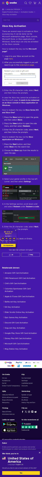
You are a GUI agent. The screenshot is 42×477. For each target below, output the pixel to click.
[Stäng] (39, 452)
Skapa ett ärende (7, 400)
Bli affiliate (25, 400)
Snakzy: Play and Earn (28, 402)
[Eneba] (11, 3)
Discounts (25, 385)
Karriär (4, 383)
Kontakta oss (6, 380)
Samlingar (25, 380)
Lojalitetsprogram (27, 383)
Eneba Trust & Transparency (11, 385)
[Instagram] (29, 411)
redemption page (27, 65)
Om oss (4, 378)
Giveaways (25, 397)
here (11, 59)
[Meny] (3, 3)
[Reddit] (35, 411)
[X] (26, 411)
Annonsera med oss (8, 414)
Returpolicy (5, 402)
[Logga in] (39, 3)
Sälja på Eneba (6, 411)
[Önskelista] (30, 3)
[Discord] (32, 411)
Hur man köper (26, 378)
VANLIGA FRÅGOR (13, 9)
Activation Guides (27, 12)
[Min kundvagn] (35, 3)
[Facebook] (23, 411)
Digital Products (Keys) (10, 12)
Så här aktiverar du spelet (10, 397)
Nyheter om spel (27, 395)
